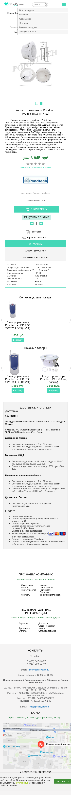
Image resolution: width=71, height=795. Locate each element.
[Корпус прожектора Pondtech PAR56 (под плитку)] (35, 63)
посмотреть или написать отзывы (35, 167)
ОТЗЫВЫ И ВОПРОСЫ (35, 257)
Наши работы (46, 587)
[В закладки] (32, 340)
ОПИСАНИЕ (35, 243)
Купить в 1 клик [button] (38, 217)
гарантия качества (36, 237)
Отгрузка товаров (47, 631)
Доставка (43, 623)
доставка (36, 232)
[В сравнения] (3, 340)
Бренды (43, 585)
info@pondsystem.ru (39, 670)
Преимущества (28, 590)
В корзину (17, 340)
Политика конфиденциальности (50, 593)
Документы (24, 628)
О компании (27, 585)
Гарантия (23, 623)
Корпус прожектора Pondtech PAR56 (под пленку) (53, 379)
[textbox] (40, 4)
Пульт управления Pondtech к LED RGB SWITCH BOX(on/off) (18, 325)
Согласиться (62, 781)
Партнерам (45, 590)
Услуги (24, 587)
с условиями (22, 783)
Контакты (25, 595)
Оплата (22, 631)
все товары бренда (35, 193)
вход (11, 13)
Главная (14, 27)
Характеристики (35, 250)
